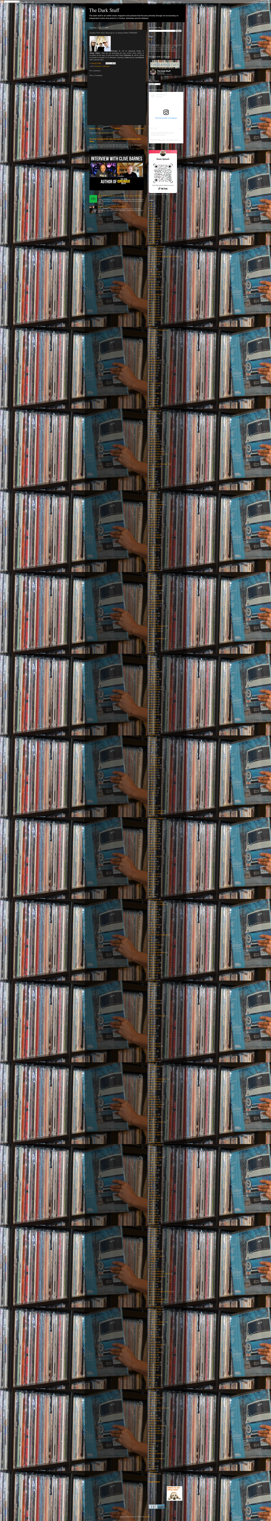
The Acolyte (153, 1248)
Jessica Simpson (154, 687)
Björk (150, 325)
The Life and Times (155, 1309)
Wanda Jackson (154, 1420)
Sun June (152, 1208)
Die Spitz (152, 477)
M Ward (151, 800)
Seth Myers (152, 1124)
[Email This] (107, 63)
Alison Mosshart (154, 239)
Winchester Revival (155, 1453)
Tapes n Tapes (154, 1233)
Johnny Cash (153, 702)
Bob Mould (152, 345)
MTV (150, 892)
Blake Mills (152, 332)
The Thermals (153, 1329)
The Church (153, 1269)
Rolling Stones (153, 1089)
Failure (151, 542)
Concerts (152, 418)
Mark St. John (153, 828)
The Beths (152, 1261)
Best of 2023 (153, 312)
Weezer (151, 1438)
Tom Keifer (152, 1355)
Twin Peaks (152, 1377)
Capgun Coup (153, 385)
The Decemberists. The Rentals (159, 1274)
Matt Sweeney (153, 838)
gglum (151, 573)
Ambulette (152, 244)
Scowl (151, 1112)
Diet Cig (151, 479)
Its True (151, 661)
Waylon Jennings (154, 1430)
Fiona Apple (153, 557)
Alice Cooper (153, 236)
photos (151, 988)
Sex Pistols (152, 1127)
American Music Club (156, 246)
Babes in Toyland (154, 272)
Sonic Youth (153, 1170)
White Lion (152, 1446)
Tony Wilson (153, 1367)
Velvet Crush (153, 1395)
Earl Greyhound (154, 512)
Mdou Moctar (153, 846)
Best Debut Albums (155, 294)
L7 (149, 752)
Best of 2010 (153, 302)
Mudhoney (152, 894)
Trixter (151, 1372)
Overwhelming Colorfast (157, 952)
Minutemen (152, 869)
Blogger (147, 1517)
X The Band (153, 1461)
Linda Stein (152, 770)
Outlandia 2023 (154, 950)
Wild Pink (152, 1451)
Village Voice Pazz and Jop (158, 1408)
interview (152, 654)
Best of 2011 (153, 304)
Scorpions (152, 1109)
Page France (153, 960)
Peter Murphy (153, 985)
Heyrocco (152, 618)
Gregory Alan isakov (155, 585)
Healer (151, 611)
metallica (152, 859)
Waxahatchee (153, 1428)
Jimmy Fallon (153, 692)
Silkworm (152, 1140)
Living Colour (153, 778)
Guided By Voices (154, 590)
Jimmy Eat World (154, 689)
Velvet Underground (155, 1398)
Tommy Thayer (154, 1365)
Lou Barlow (152, 793)
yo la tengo (152, 1466)
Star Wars (152, 1193)
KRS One (152, 745)
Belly (150, 292)
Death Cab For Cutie (156, 451)
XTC (150, 1463)
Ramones (152, 1033)
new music (152, 919)
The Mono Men (154, 1314)
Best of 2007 (153, 297)
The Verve (152, 1332)
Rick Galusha (153, 1059)
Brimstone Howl (154, 360)
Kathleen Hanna (154, 725)
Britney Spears (154, 363)
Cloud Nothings (154, 411)
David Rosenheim (155, 449)
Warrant (151, 1423)
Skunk (151, 1147)
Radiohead (152, 1028)
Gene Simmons (154, 570)
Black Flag (152, 327)
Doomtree (152, 494)
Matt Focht (152, 836)
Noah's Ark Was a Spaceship (158, 935)
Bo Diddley (152, 337)
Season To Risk (154, 1117)
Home (117, 128)
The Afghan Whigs (155, 1251)
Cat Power (152, 388)
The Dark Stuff (104, 10)
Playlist (151, 993)
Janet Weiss (153, 674)
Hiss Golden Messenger (157, 626)
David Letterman (154, 444)
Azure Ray (152, 269)
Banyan (151, 279)
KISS (150, 742)
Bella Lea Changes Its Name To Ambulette (112, 207)
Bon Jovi (151, 350)
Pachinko (152, 957)
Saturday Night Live (155, 1104)
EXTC (151, 540)
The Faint (152, 1286)
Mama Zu (152, 816)
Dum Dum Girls (154, 507)
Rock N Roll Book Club (156, 1081)
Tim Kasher (152, 1349)
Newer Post (94, 128)
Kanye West (153, 719)
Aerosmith (152, 223)
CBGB (151, 390)
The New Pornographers (157, 1322)
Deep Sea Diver (154, 459)
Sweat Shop (153, 1223)
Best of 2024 (153, 315)
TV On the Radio (154, 1375)
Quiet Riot (152, 1018)
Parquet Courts (154, 962)
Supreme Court (154, 1218)
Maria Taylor (153, 826)
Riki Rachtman (153, 1061)
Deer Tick (152, 461)
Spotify (151, 1188)
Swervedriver (153, 1226)
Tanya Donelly (153, 1231)
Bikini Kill (152, 322)
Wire (150, 1456)
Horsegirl (152, 633)
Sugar (151, 1205)
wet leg (151, 1443)
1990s (151, 208)
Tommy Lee (153, 1360)
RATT (151, 1041)
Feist (150, 552)
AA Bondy (152, 216)
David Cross (153, 439)
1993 (150, 211)
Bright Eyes (152, 358)
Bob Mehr (152, 342)
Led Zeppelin (153, 760)
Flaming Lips (153, 560)
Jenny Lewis (153, 684)
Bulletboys (152, 375)
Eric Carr (152, 530)
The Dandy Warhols (155, 1271)
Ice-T (150, 644)
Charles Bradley (154, 393)
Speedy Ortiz (153, 1177)
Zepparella (152, 1471)
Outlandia (152, 947)
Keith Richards (153, 727)
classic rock (152, 408)
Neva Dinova (153, 914)
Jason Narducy (154, 679)
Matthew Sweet (154, 843)
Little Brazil (152, 773)
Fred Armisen (153, 568)
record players (153, 1043)
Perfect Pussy (153, 980)
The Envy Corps (154, 1281)
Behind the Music (154, 287)
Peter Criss (152, 983)
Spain (151, 1175)
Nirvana (151, 929)
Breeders (152, 355)
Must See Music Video (156, 902)
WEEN (151, 1436)
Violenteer (152, 1415)
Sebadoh (152, 1119)
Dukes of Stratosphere (156, 504)
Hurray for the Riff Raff (156, 638)
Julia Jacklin (153, 712)
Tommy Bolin (153, 1357)
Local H (151, 785)
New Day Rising (154, 917)
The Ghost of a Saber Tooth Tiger (160, 1291)
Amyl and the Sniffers (156, 251)
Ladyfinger (152, 755)
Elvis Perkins (153, 522)
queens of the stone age (157, 1016)
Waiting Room (153, 1418)
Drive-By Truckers (155, 502)
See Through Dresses (156, 1122)
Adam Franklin (153, 221)
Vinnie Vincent (153, 1410)
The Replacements (155, 1324)
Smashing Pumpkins (155, 1157)
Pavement (152, 975)
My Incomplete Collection (157, 904)
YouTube (152, 1469)
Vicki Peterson (153, 1403)
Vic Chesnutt (153, 1400)
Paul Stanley (153, 970)
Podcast (151, 995)
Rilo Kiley (152, 1064)
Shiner (151, 1137)
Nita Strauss (153, 932)
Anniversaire (153, 259)
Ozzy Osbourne (154, 955)
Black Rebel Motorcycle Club (158, 330)
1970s (151, 203)
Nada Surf (152, 907)
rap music (152, 1036)
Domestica (152, 489)
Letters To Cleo (154, 768)
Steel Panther (153, 1195)
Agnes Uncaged (154, 229)
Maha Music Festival (155, 813)
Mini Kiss (152, 864)
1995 (150, 213)
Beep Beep (152, 284)
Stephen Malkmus (155, 1198)
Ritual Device (153, 1074)
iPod (150, 656)
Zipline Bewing (153, 1473)
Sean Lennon (153, 1114)
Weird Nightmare (154, 1441)
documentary (153, 487)
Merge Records (154, 856)
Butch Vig (152, 380)
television (106, 66)
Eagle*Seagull (153, 509)
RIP (150, 1071)
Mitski (151, 871)
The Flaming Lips (154, 1289)
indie (150, 649)
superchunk (153, 1210)
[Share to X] (111, 63)
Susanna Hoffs (154, 1221)
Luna (150, 798)
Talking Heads (153, 1228)
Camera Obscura (154, 383)
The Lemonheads (155, 1307)
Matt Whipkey (153, 841)
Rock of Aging (153, 1084)
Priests (151, 1005)
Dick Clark (152, 471)
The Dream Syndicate (156, 1276)
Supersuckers (153, 1215)
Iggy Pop (152, 646)
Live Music (152, 775)
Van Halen (152, 1390)
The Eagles (152, 1279)
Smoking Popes (154, 1160)
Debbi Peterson (154, 456)
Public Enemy (153, 1008)
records (151, 1048)
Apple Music (153, 264)
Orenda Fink (153, 942)
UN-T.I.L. (152, 1385)
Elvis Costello (153, 520)
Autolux (151, 266)
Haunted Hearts (154, 603)
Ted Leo (151, 1238)
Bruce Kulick (153, 365)
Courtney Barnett (154, 423)
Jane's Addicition (154, 671)
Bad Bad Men (153, 274)
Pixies (151, 990)
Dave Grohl (152, 433)
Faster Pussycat (154, 547)
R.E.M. (151, 1023)
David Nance (153, 446)
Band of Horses (154, 277)
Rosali (151, 1091)
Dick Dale (152, 474)
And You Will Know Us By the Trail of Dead (163, 256)
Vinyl (150, 1413)
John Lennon (153, 699)
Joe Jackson (153, 694)
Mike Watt (152, 861)
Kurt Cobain (153, 747)
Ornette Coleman (154, 945)
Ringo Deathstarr (154, 1066)
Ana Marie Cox (154, 254)
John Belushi (153, 697)
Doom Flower (153, 492)
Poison (151, 998)
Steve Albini (152, 1200)
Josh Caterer (153, 704)
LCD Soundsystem (155, 757)
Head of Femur (154, 606)
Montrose (152, 879)
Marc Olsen (152, 821)
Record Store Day (155, 1046)
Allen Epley (152, 241)
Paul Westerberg (154, 973)
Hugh (150, 636)
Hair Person (153, 598)
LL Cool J (152, 783)
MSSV (151, 889)
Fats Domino (153, 550)
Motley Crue (153, 881)
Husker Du (152, 641)
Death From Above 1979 (157, 454)
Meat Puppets (153, 849)
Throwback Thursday (156, 1345)
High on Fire (153, 621)
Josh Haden (153, 707)
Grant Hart (152, 578)
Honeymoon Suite (155, 631)
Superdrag (152, 1213)
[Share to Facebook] (113, 63)
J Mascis (152, 666)
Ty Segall (152, 1382)
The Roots (152, 1327)
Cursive (151, 431)
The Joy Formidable (155, 1301)
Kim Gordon (153, 732)
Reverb (151, 1053)
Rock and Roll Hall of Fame (158, 1079)
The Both (152, 1264)
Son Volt (151, 1167)
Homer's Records (154, 628)
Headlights (152, 608)
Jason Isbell (153, 676)
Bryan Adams (153, 368)
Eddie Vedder (153, 517)
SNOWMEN (153, 1162)
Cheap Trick (153, 398)
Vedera (151, 1393)
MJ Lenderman (154, 874)
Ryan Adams (153, 1097)
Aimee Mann (153, 231)
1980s (151, 206)
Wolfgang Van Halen (155, 1458)
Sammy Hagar (153, 1102)
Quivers (151, 1021)
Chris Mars (152, 401)
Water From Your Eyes (156, 1425)
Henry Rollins (153, 616)
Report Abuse (154, 1482)
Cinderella (152, 403)
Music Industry (153, 899)
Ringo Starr (152, 1069)
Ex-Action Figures (155, 537)
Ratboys (151, 1038)
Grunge (151, 588)
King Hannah (153, 735)
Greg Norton (153, 583)
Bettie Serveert (154, 320)
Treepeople (152, 1370)
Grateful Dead (153, 580)
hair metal (152, 595)
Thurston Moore (154, 1347)
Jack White (152, 669)
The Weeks (152, 1334)
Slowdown (152, 1155)
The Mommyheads (155, 1312)
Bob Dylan (152, 340)
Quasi (151, 1013)
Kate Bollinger (153, 722)
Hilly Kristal (152, 623)
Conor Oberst (153, 421)
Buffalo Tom (153, 370)
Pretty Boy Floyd (154, 1003)
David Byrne (153, 436)
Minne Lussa (153, 866)
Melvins (151, 854)
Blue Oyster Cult (154, 335)
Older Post (139, 128)
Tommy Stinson (154, 1362)
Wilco (150, 1448)
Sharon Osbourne (155, 1132)
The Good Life (153, 1296)
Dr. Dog (151, 497)
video (150, 1405)
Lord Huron (152, 790)
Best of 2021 (153, 309)
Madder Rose (153, 805)
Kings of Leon (153, 740)
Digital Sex (152, 482)
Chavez (151, 396)
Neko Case (152, 912)
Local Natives (153, 788)
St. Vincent (152, 1190)
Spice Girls (152, 1180)
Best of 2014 (153, 307)
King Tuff (152, 737)
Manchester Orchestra (156, 818)
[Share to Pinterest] (115, 63)
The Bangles (153, 1253)
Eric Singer (152, 532)
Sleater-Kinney (154, 1152)
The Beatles (153, 1258)
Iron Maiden (153, 659)
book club (152, 353)
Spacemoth (152, 1172)
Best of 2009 (153, 299)
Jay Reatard (153, 681)
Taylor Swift (152, 1236)
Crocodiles (152, 428)
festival (151, 555)
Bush (150, 378)
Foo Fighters (153, 563)
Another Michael (154, 261)
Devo (150, 469)
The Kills (151, 1304)
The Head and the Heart (157, 1299)
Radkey (151, 1031)
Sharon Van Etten (154, 1134)
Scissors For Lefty (155, 1107)
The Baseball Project (156, 1256)
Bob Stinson (153, 347)
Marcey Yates (153, 823)
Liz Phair (152, 780)
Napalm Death (153, 909)
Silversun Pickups (154, 1142)
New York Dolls (154, 924)
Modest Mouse (154, 876)
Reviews (151, 1056)
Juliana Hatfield (154, 714)
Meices (151, 851)
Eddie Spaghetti (154, 514)
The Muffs (152, 1317)
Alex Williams (153, 234)
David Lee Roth (154, 441)
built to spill (152, 373)
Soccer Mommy (154, 1165)
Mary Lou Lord (154, 833)
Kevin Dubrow (153, 730)
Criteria (151, 426)
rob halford (152, 1076)
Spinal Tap (152, 1183)
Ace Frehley (153, 218)
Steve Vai (152, 1203)
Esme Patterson (154, 535)
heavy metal (153, 613)
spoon (151, 1185)
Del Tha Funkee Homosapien (158, 464)
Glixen (151, 575)
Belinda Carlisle (154, 289)
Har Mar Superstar (155, 601)
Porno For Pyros (154, 1000)
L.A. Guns (152, 750)
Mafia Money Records (156, 811)
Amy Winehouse (154, 249)
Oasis (151, 937)
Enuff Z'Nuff (153, 527)
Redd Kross (153, 1051)
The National (153, 1319)
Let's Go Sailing (154, 765)
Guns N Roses (153, 593)
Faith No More (153, 545)
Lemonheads (153, 762)
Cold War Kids (153, 413)
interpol (151, 651)
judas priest (152, 709)
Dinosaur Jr (98, 66)
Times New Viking (155, 1352)
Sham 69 (152, 1129)
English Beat (153, 525)
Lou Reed (152, 795)
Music (151, 897)
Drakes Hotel (153, 499)
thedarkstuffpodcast (158, 140)
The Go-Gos (153, 1294)
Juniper (151, 717)
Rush (150, 1094)
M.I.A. (151, 803)
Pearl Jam (152, 978)
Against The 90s (154, 226)
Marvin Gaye (153, 831)
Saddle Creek (153, 1099)
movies (151, 886)
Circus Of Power (154, 406)
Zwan (150, 1476)
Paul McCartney (154, 967)
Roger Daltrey (153, 1086)
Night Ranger (153, 927)
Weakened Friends (155, 1433)
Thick (150, 1339)
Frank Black (153, 565)
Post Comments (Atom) (106, 133)
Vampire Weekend (155, 1388)
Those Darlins (153, 1342)
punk (150, 1010)
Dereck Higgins (154, 466)
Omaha (151, 940)
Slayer (151, 1150)
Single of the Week (155, 1145)
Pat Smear (152, 965)
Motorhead (152, 884)
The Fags (152, 1284)
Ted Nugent (153, 1241)
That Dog (152, 1246)
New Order (152, 922)
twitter (151, 1380)
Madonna (152, 808)
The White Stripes (155, 1337)
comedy (151, 416)
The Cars (152, 1266)
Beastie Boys (153, 282)
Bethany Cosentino (155, 317)
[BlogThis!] (109, 63)
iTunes (151, 664)
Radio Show (153, 1026)
